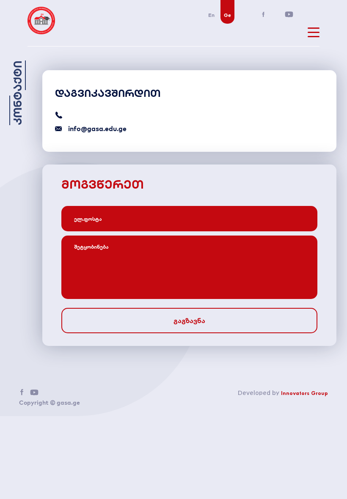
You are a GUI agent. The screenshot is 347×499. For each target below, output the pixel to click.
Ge (227, 15)
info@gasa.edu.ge (97, 128)
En (211, 15)
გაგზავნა (189, 320)
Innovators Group (304, 393)
